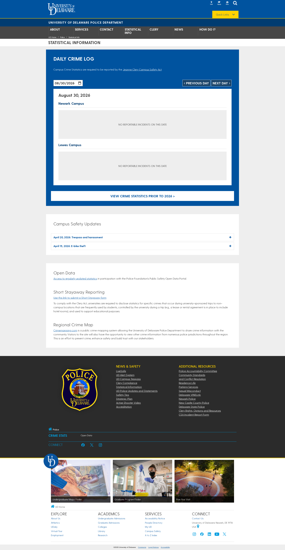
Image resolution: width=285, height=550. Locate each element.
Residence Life (187, 382)
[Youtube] (217, 534)
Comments (142, 547)
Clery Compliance (126, 382)
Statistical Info (133, 31)
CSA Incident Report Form (194, 414)
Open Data (86, 435)
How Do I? (207, 29)
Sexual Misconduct (190, 390)
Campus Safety (153, 531)
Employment (57, 535)
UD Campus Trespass (128, 378)
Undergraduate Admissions (111, 518)
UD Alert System (125, 374)
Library (101, 531)
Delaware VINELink (190, 394)
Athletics (55, 522)
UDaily (54, 526)
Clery (154, 29)
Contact (106, 29)
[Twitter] (224, 534)
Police (62, 37)
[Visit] (211, 3)
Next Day (221, 83)
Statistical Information (129, 386)
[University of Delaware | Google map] (198, 526)
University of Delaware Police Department (85, 22)
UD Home (52, 37)
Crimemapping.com (65, 330)
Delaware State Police (192, 406)
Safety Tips (122, 394)
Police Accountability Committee (198, 371)
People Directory (153, 522)
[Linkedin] (209, 534)
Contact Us (198, 518)
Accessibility (165, 547)
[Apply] (219, 3)
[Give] (227, 3)
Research (102, 535)
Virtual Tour (56, 531)
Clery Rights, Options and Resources (200, 410)
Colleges (102, 526)
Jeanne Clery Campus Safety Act (142, 69)
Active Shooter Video (128, 402)
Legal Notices (153, 547)
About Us (55, 518)
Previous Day (197, 83)
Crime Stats (57, 435)
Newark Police (187, 398)
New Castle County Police (194, 402)
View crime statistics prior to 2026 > (142, 196)
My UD (148, 526)
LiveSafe (121, 371)
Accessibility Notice (155, 518)
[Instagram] (194, 534)
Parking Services (188, 386)
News (178, 29)
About (55, 29)
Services (81, 29)
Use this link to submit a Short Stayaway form (79, 297)
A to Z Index (151, 535)
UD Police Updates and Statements (137, 390)
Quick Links (222, 14)
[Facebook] (202, 534)
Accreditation (124, 406)
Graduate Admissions (109, 522)
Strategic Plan (124, 398)
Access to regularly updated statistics (75, 278)
